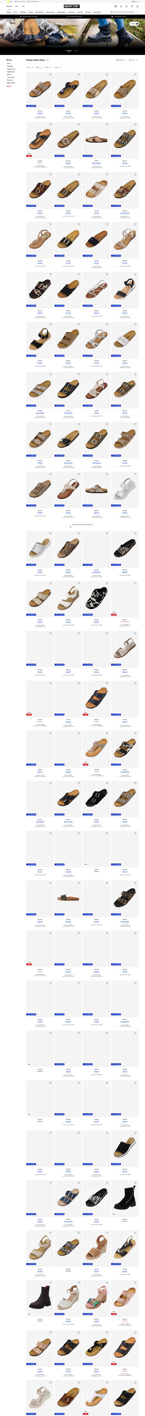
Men (16, 6)
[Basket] (137, 6)
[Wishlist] (132, 6)
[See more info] (40, 119)
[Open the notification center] (126, 6)
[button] (121, 60)
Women (9, 6)
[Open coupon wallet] (115, 6)
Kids (23, 6)
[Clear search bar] (137, 12)
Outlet (11, 1)
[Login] (121, 6)
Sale (37, 67)
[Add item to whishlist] (50, 75)
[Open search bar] (111, 12)
